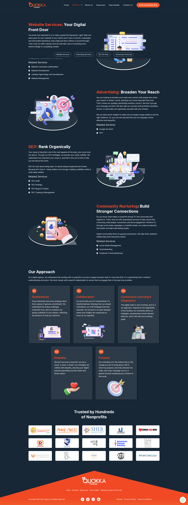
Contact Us (128, 5)
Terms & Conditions (144, 499)
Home (66, 5)
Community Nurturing (123, 54)
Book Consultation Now (148, 5)
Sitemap (119, 499)
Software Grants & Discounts (111, 490)
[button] (76, 5)
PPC (101, 133)
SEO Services (103, 54)
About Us (89, 5)
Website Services (62, 54)
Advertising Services (83, 54)
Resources (100, 5)
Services (75, 5)
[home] (37, 5)
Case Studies (114, 5)
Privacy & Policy (130, 499)
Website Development (40, 71)
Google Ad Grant (106, 129)
